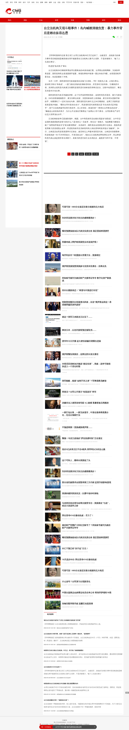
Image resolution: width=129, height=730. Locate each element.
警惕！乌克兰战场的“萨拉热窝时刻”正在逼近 (82, 438)
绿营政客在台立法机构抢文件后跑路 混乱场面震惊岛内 (61, 683)
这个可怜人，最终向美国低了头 (76, 460)
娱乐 (24, 2)
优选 (59, 2)
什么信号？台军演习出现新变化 (76, 581)
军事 (15, 2)
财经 (20, 2)
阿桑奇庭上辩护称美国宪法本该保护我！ (80, 241)
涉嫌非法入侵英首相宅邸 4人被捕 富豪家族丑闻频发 (85, 402)
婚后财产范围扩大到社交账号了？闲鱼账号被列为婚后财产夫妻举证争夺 (86, 526)
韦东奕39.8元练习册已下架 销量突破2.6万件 (14, 72)
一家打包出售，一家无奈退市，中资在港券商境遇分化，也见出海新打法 (85, 413)
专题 (72, 20)
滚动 (119, 20)
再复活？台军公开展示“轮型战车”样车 (79, 391)
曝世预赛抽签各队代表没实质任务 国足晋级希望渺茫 (85, 230)
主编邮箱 (64, 720)
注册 (114, 2)
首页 (7, 2)
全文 (81, 154)
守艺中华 (69, 2)
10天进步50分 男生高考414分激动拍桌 (79, 559)
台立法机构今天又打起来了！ (53, 667)
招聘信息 (62, 724)
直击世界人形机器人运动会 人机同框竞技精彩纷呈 (32, 88)
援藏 (41, 2)
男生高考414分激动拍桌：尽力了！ (78, 515)
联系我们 (57, 724)
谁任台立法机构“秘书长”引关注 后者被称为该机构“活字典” (62, 620)
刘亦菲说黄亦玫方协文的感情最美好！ (79, 217)
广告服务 (51, 724)
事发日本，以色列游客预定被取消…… (79, 329)
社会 (41, 20)
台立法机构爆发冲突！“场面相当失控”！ (56, 700)
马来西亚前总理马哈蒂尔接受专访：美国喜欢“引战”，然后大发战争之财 (86, 504)
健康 (50, 2)
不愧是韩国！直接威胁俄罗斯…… (77, 427)
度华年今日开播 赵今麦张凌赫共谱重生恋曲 (81, 340)
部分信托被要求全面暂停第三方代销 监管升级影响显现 (86, 482)
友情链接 (80, 724)
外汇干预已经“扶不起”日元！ (75, 548)
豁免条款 (74, 724)
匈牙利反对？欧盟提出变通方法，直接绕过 (81, 255)
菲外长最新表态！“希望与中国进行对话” (80, 290)
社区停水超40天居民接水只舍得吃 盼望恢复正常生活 (14, 105)
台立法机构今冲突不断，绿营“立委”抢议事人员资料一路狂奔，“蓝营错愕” (67, 634)
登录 (121, 2)
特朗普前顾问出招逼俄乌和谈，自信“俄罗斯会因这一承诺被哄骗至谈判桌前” (86, 303)
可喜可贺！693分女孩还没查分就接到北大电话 (83, 206)
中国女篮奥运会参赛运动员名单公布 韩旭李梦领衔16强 (86, 592)
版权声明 (68, 724)
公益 (54, 2)
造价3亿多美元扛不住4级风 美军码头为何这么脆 (83, 449)
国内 (9, 20)
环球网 (60, 37)
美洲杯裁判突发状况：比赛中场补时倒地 (80, 493)
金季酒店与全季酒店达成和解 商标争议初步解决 (14, 88)
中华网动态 (86, 724)
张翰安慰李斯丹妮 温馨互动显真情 (77, 603)
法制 (63, 2)
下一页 (95, 154)
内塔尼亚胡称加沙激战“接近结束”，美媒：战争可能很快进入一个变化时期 (86, 365)
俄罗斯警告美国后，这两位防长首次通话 (80, 354)
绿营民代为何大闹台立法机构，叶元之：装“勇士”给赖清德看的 (63, 650)
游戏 (33, 2)
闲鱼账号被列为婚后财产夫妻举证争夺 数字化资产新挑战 (86, 279)
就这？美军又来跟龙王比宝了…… (77, 316)
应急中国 (76, 2)
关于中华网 (45, 724)
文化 (37, 2)
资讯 (11, 2)
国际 (25, 20)
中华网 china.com (14, 11)
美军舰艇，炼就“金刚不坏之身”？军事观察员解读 (84, 380)
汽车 (28, 2)
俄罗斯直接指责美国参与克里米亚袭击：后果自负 (84, 266)
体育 (56, 20)
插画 (46, 2)
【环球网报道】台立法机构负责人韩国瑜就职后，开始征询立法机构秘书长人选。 (73, 624)
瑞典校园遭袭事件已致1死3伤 (66, 727)
